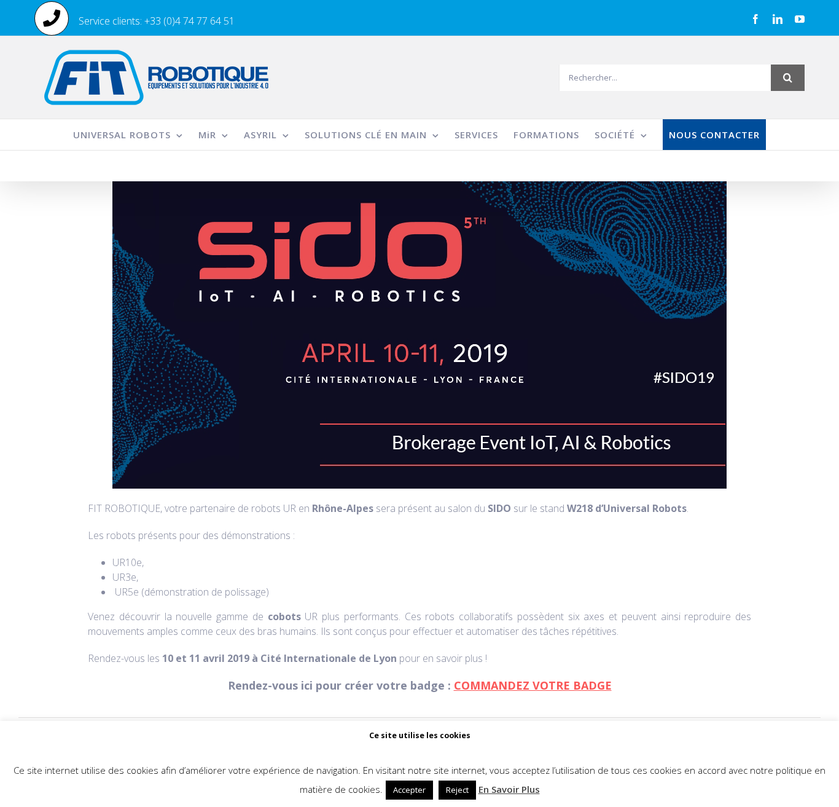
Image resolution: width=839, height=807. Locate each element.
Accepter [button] (409, 789)
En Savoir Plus (509, 789)
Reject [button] (457, 789)
